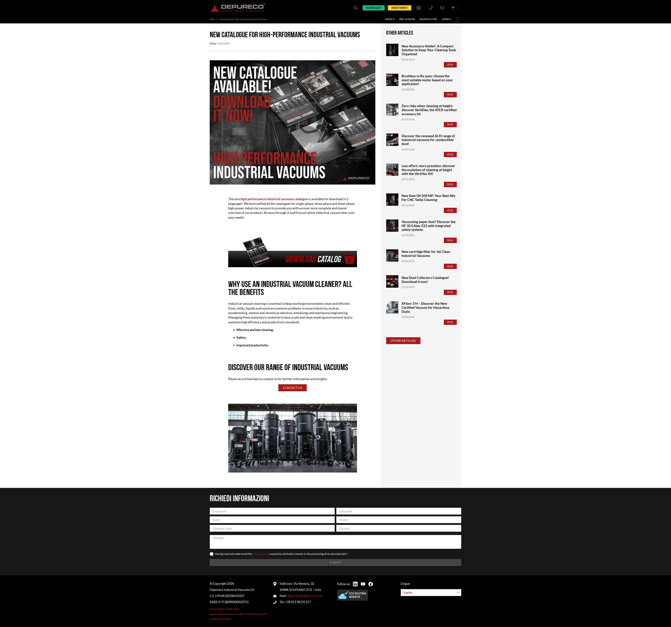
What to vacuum (407, 19)
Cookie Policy (232, 609)
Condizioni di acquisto (256, 614)
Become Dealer (373, 8)
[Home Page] (237, 8)
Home (212, 19)
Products (390, 19)
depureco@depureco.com (305, 596)
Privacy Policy (217, 609)
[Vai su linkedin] (355, 584)
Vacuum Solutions (428, 19)
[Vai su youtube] (363, 584)
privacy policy (260, 553)
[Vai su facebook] (370, 584)
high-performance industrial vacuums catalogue (274, 199)
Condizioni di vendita (220, 619)
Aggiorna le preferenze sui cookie (227, 614)
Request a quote (399, 8)
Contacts (446, 19)
